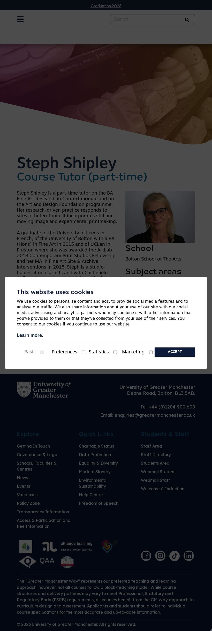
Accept (175, 352)
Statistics (99, 352)
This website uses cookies (55, 292)
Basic (30, 352)
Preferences (64, 352)
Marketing (133, 352)
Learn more (29, 335)
